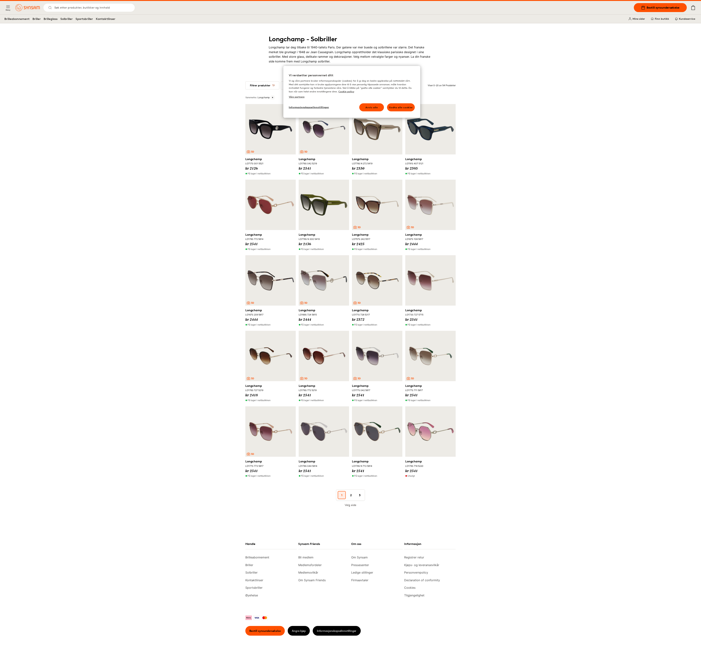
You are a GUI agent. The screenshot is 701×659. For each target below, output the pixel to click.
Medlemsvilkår (308, 572)
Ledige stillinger (362, 572)
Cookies (409, 587)
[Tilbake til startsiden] (27, 7)
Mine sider (639, 18)
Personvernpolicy (416, 572)
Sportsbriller (84, 19)
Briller (36, 19)
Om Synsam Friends (312, 580)
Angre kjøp (299, 631)
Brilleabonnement (17, 19)
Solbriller (66, 19)
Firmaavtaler (359, 580)
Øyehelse (251, 595)
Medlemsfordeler (310, 565)
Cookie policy (346, 91)
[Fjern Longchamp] (272, 97)
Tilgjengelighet (414, 595)
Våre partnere (296, 96)
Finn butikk (662, 18)
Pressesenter (360, 565)
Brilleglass (51, 19)
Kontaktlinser (105, 19)
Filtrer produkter (260, 85)
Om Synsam (359, 557)
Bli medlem (305, 557)
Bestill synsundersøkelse (663, 7)
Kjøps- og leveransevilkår (421, 565)
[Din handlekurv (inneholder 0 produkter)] (693, 8)
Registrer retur (414, 557)
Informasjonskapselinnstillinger (336, 631)
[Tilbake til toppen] (675, 648)
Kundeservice (687, 18)
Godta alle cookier (401, 107)
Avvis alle (371, 107)
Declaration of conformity (422, 580)
